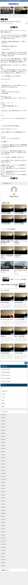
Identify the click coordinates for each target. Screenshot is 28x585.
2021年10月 (3, 547)
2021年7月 (3, 556)
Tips (2, 387)
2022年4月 (3, 528)
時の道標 (3, 403)
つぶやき (2, 19)
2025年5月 (3, 433)
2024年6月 (3, 460)
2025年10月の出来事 (5, 372)
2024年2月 (3, 470)
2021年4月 (3, 565)
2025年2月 (3, 442)
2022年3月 (3, 531)
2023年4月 (3, 497)
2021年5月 (3, 562)
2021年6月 (3, 559)
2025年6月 (3, 430)
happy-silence (14, 196)
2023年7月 (3, 488)
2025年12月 (3, 414)
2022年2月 (3, 534)
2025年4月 (3, 436)
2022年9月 (3, 516)
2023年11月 (3, 476)
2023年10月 (3, 479)
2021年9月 (3, 550)
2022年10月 (3, 513)
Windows (3, 394)
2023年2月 (3, 504)
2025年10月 (3, 420)
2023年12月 (3, 473)
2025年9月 (3, 423)
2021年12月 (3, 541)
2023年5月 (3, 494)
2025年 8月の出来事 (5, 378)
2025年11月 (3, 417)
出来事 (6, 19)
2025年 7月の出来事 (5, 381)
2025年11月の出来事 (5, 369)
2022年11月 (3, 510)
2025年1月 (3, 445)
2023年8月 (3, 485)
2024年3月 (3, 467)
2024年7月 (3, 457)
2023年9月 (3, 482)
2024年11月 (3, 448)
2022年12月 (3, 507)
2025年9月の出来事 (5, 375)
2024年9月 (3, 451)
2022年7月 (3, 522)
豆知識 (2, 406)
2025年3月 (3, 439)
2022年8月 (3, 519)
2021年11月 (3, 544)
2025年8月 (3, 427)
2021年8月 (3, 553)
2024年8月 (3, 454)
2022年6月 (3, 525)
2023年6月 (3, 491)
